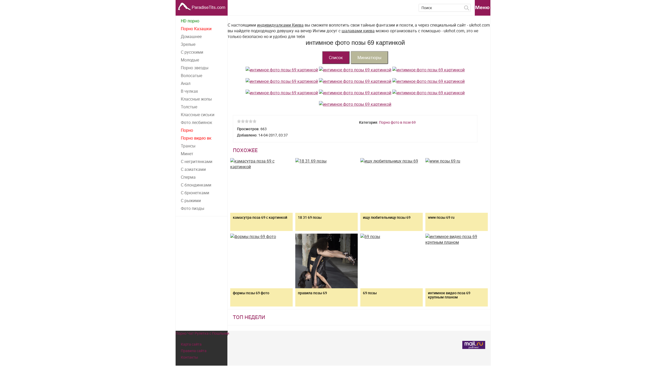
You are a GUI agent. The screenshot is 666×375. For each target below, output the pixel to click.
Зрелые (188, 44)
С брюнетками (195, 193)
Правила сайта (194, 350)
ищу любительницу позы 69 (387, 217)
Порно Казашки (196, 29)
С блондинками (196, 185)
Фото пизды (192, 208)
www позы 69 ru (441, 217)
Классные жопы (196, 99)
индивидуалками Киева (280, 25)
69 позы (370, 292)
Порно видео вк (196, 138)
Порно (187, 130)
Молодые (190, 60)
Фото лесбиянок (196, 122)
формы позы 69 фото (251, 292)
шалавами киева (358, 31)
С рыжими (191, 200)
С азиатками (193, 169)
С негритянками (196, 161)
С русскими (192, 52)
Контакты (189, 357)
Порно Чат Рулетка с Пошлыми (202, 333)
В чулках (189, 91)
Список (336, 57)
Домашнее (191, 36)
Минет (187, 154)
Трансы (188, 146)
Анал (185, 83)
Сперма (188, 177)
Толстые (189, 107)
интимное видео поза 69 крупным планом (449, 294)
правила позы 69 (312, 292)
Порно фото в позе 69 (397, 122)
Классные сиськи (197, 114)
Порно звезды (194, 68)
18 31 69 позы (310, 217)
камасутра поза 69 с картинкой (260, 217)
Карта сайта (191, 344)
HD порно (190, 21)
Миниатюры (369, 57)
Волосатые (191, 75)
